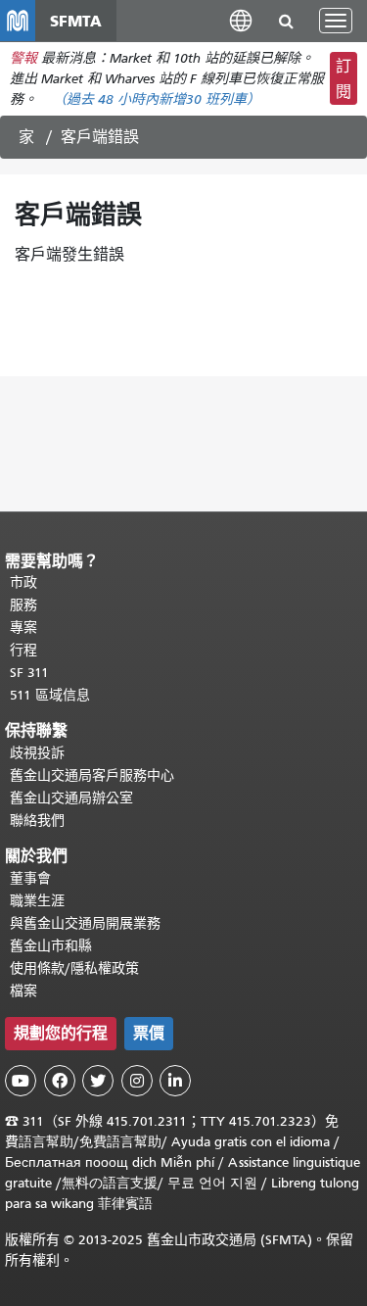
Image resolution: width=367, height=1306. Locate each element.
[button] (240, 20)
